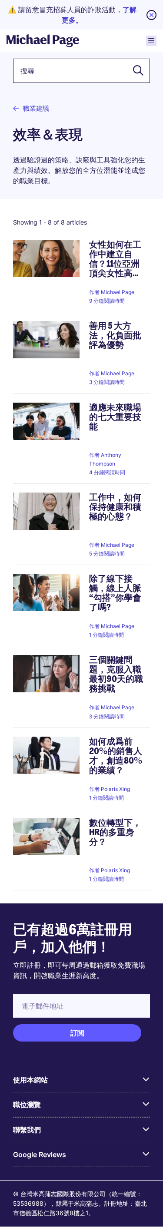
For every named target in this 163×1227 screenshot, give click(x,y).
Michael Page (117, 292)
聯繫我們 (27, 1129)
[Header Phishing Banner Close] (151, 15)
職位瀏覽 (27, 1104)
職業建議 (36, 108)
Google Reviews (39, 1154)
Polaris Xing (115, 789)
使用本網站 (30, 1079)
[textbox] (81, 71)
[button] (135, 70)
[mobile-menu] (151, 41)
